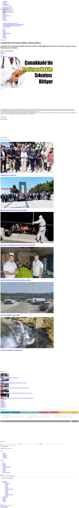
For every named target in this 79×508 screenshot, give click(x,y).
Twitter (8, 23)
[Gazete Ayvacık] (4, 9)
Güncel (4, 13)
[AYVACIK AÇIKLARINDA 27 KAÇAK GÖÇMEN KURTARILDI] (27, 242)
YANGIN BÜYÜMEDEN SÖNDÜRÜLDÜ (11, 350)
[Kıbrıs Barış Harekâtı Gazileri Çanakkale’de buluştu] (27, 207)
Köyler (4, 17)
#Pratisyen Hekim (3, 119)
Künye (4, 26)
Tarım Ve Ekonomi (14, 25)
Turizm (19, 25)
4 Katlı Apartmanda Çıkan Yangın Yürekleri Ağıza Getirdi (16, 387)
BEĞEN (2, 400)
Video (4, 497)
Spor (10, 25)
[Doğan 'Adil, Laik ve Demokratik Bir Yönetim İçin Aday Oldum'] (4, 391)
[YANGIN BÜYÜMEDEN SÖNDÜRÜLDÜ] (27, 347)
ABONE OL (3, 407)
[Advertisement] (37, 99)
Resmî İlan (5, 20)
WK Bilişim (10, 478)
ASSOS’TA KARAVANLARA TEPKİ (10, 315)
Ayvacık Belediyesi (7, 15)
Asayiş (4, 19)
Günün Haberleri (6, 4)
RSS (10, 26)
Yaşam (4, 11)
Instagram (12, 23)
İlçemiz (4, 14)
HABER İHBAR (3, 506)
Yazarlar (4, 499)
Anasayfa (2, 39)
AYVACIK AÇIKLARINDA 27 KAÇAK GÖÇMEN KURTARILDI (17, 245)
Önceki (1, 137)
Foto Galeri (5, 1)
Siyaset (4, 16)
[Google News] (3, 56)
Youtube (15, 23)
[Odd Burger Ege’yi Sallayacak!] (27, 172)
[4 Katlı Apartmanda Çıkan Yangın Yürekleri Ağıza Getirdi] (4, 386)
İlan (3, 12)
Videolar (4, 2)
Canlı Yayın (5, 3)
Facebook (5, 23)
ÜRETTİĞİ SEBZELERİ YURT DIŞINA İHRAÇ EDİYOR (15, 280)
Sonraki (5, 137)
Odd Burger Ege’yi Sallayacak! (8, 175)
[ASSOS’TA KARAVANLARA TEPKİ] (27, 312)
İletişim (7, 26)
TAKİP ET (2, 402)
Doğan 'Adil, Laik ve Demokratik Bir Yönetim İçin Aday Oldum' (17, 393)
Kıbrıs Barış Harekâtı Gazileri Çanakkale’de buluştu (13, 210)
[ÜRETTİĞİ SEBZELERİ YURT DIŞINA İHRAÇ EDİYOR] (27, 277)
